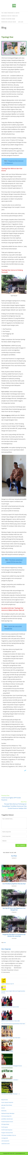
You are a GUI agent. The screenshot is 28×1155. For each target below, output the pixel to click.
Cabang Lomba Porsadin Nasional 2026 (10, 1007)
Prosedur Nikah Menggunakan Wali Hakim (10, 1037)
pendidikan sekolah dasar (7, 1119)
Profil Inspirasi (4, 1127)
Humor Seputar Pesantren (7, 1102)
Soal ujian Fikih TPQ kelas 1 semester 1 (9, 1079)
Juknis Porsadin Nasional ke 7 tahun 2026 (10, 1021)
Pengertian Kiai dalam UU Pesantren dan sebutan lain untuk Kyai (14, 935)
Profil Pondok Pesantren (6, 1130)
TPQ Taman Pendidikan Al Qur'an (8, 1135)
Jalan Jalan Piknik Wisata (6, 1105)
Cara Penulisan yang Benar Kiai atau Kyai (14, 884)
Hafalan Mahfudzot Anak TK (7, 983)
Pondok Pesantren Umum (10, 970)
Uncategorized (4, 1138)
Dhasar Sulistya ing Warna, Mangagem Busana (11, 1065)
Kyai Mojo (14, 856)
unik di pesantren (5, 1141)
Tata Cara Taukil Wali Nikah (7, 1051)
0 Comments (5, 972)
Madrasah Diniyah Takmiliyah (7, 1113)
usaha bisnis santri (5, 1143)
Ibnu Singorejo (6, 949)
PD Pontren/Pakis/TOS (6, 1116)
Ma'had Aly (3, 1110)
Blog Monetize (4, 1099)
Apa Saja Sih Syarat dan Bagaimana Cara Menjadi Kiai (14, 909)
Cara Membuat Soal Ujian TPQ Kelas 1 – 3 (10, 1094)
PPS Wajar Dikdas (5, 1124)
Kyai (5, 942)
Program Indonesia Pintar (7, 1132)
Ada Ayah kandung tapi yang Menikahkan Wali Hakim (13, 1023)
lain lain (3, 1108)
